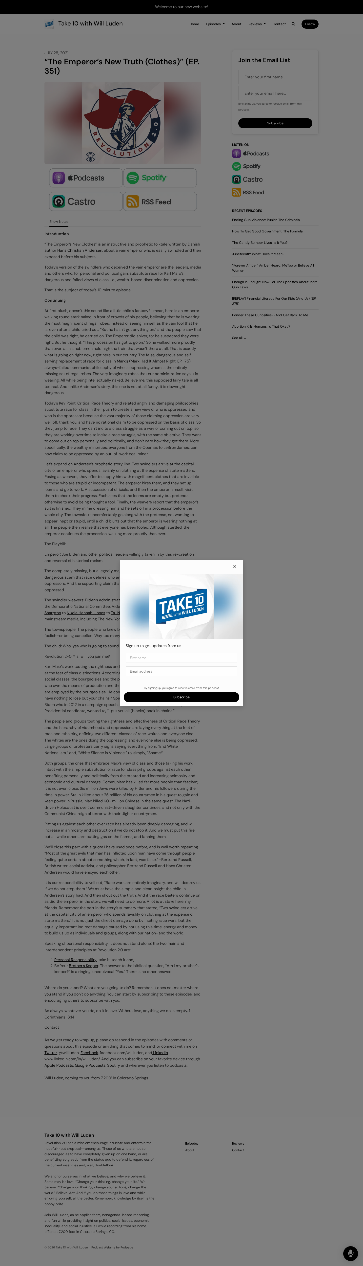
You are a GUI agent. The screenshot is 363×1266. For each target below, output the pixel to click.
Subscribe (181, 697)
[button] (234, 567)
